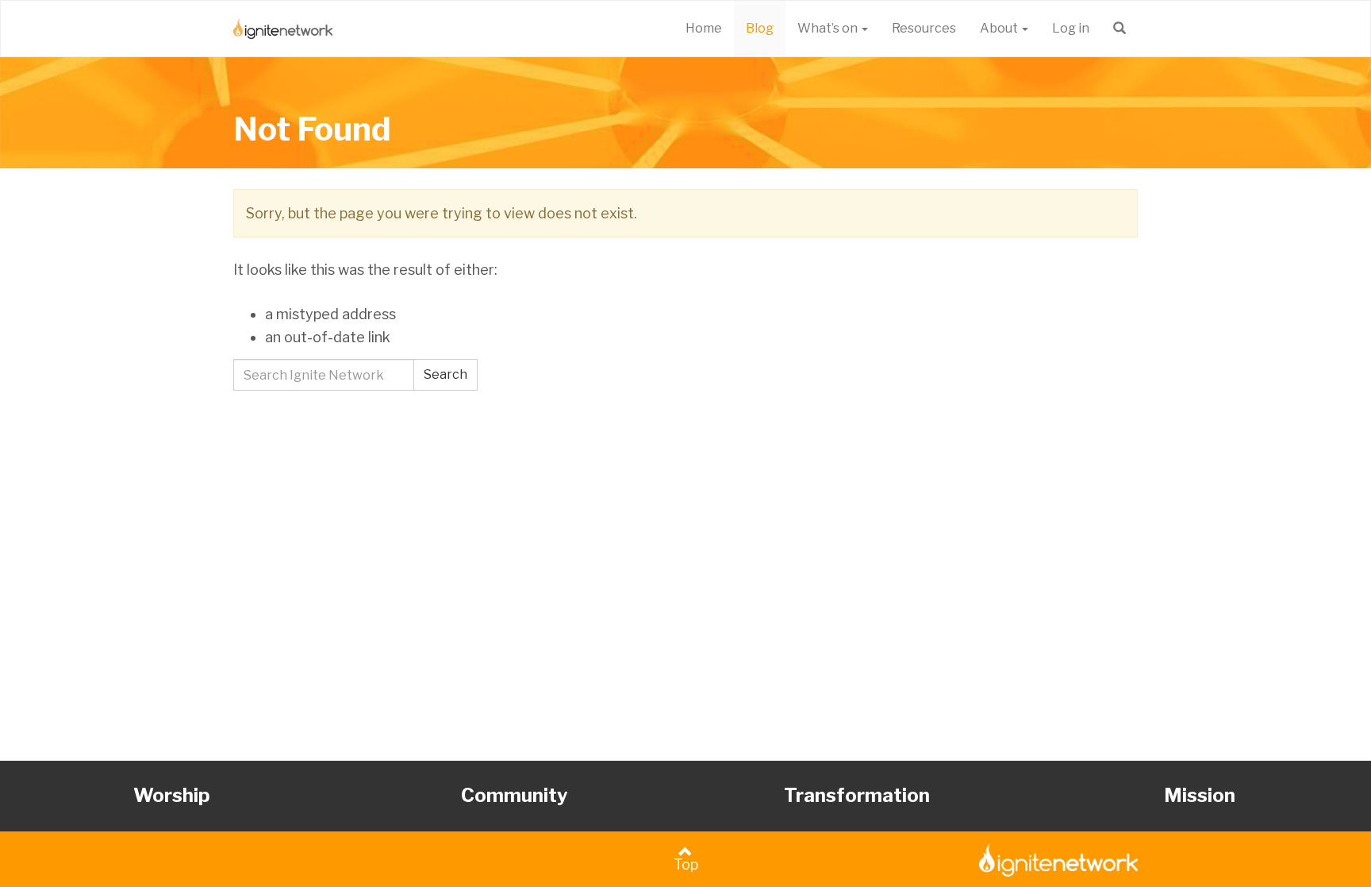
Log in (1070, 28)
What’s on (828, 28)
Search (445, 374)
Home (704, 28)
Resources (924, 28)
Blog (760, 28)
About (1000, 28)
